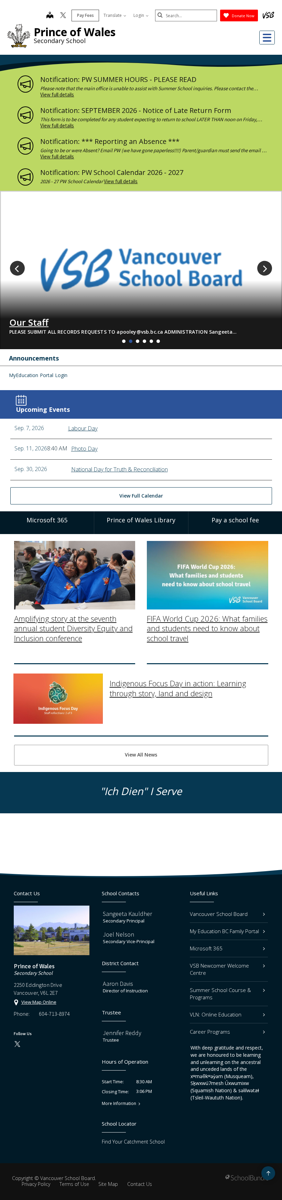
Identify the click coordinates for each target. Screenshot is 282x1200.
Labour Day (83, 428)
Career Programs (210, 1031)
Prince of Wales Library (141, 520)
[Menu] (267, 37)
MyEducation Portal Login (38, 375)
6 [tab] (158, 341)
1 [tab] (124, 341)
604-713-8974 (54, 1013)
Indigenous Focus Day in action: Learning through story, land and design (178, 688)
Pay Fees (85, 15)
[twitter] (63, 16)
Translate (113, 15)
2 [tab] (130, 341)
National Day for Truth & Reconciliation (119, 469)
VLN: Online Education (215, 1014)
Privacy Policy (36, 1184)
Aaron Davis (118, 984)
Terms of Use (74, 1184)
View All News (141, 754)
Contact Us (139, 1184)
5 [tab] (151, 341)
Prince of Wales (75, 31)
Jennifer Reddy (122, 1033)
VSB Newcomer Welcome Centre (219, 969)
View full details (57, 94)
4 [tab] (144, 341)
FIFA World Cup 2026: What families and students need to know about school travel (207, 628)
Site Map (108, 1184)
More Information (119, 1103)
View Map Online (38, 1002)
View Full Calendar (141, 495)
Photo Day (84, 448)
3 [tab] (137, 341)
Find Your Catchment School (133, 1141)
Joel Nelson (118, 934)
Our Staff (28, 322)
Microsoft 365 (206, 948)
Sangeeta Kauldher (127, 914)
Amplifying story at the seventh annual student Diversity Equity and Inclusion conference (73, 628)
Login (139, 15)
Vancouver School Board (219, 913)
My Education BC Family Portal (224, 931)
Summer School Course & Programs (220, 994)
